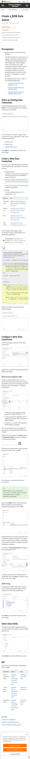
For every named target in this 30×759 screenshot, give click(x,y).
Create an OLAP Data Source (10, 722)
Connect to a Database (8, 720)
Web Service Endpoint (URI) (10, 40)
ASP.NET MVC (9, 144)
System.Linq (10, 257)
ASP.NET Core (9, 142)
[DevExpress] (6, 1)
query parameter (11, 417)
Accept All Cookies (15, 745)
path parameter (11, 412)
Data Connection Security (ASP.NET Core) (16, 84)
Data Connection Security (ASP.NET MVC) (16, 88)
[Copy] (27, 251)
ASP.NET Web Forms (11, 147)
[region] (15, 745)
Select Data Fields (7, 578)
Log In (23, 1)
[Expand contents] (3, 42)
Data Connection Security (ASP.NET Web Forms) (16, 93)
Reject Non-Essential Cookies (15, 750)
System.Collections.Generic (15, 255)
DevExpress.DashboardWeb (14, 252)
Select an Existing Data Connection (11, 32)
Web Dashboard (13, 9)
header (8, 423)
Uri (24, 414)
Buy (19, 1)
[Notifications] (27, 1)
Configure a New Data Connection (11, 37)
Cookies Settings (15, 754)
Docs (3, 9)
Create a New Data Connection (10, 35)
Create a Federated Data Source (11, 725)
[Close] (26, 734)
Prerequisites (5, 30)
